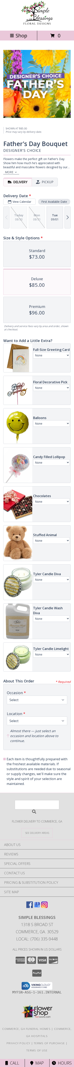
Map (38, 1063)
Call (13, 1063)
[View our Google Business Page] (37, 906)
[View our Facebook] (29, 906)
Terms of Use (37, 1050)
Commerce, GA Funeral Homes (26, 1029)
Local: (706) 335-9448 (37, 939)
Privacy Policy (18, 1043)
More (9, 172)
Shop (21, 35)
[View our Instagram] (44, 906)
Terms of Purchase (49, 1043)
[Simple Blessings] (37, 25)
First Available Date (54, 202)
